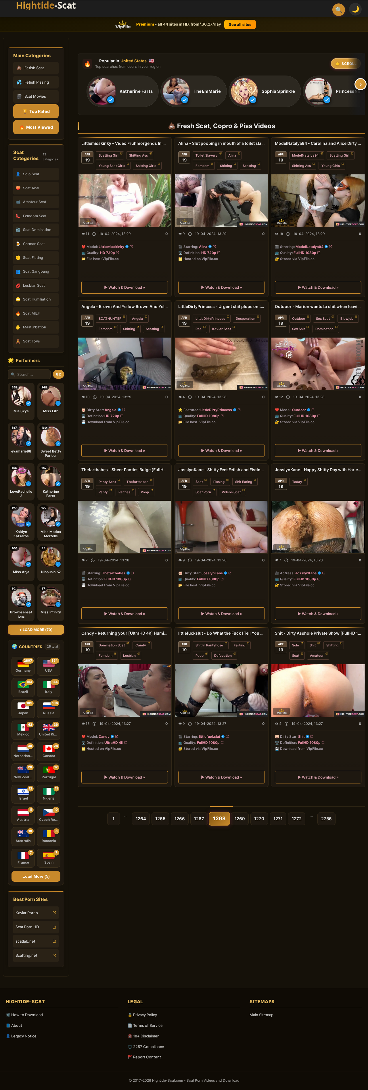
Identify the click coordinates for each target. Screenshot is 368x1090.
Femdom (202, 166)
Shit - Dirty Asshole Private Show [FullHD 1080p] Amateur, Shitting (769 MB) (318, 633)
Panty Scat (107, 482)
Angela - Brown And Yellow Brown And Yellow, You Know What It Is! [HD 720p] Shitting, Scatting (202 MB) (124, 306)
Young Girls (330, 166)
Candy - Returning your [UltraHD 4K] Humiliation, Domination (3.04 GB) (124, 633)
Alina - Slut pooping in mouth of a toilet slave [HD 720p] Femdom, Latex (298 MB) (221, 143)
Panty (103, 492)
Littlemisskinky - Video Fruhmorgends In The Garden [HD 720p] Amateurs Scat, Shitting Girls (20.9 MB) (124, 143)
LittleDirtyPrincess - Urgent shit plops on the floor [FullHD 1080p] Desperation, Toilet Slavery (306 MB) (221, 306)
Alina (232, 155)
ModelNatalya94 (305, 155)
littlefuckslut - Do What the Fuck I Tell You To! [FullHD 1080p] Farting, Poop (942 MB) (221, 633)
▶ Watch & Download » (124, 287)
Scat (199, 482)
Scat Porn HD (27, 927)
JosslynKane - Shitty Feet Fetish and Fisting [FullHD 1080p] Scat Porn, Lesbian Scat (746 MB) (221, 469)
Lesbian (129, 656)
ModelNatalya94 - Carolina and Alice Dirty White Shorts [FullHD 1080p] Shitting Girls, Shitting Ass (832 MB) (318, 143)
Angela (137, 319)
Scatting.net (26, 955)
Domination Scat (112, 645)
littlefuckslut (209, 736)
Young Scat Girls (112, 166)
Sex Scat (323, 319)
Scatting (249, 166)
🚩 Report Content (144, 1057)
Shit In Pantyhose (209, 645)
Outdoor (298, 319)
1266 (180, 818)
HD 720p (107, 252)
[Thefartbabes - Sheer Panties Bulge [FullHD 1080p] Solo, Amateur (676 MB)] (124, 527)
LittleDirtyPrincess (210, 319)
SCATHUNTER (110, 319)
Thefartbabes (137, 482)
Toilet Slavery (206, 155)
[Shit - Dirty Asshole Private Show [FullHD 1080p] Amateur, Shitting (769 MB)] (318, 690)
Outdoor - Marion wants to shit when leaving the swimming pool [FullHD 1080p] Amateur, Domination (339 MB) (318, 306)
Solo (295, 645)
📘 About (14, 1025)
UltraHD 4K (113, 742)
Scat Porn (203, 492)
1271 (278, 818)
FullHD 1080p (305, 252)
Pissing (219, 482)
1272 (297, 818)
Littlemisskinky (111, 246)
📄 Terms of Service (145, 1025)
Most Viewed (36, 127)
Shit (313, 645)
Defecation (223, 656)
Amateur (317, 656)
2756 (326, 818)
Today (297, 482)
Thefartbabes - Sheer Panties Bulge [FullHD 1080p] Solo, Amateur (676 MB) (124, 469)
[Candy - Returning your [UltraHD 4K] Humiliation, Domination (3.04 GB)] (124, 690)
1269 (240, 818)
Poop (145, 492)
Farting (239, 645)
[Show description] (94, 234)
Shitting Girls (146, 166)
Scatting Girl (108, 155)
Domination (324, 329)
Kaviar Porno (27, 912)
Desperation (245, 319)
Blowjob (346, 319)
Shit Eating (243, 482)
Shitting (226, 166)
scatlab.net (25, 941)
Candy (140, 645)
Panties (124, 492)
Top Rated (36, 111)
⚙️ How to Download (24, 1014)
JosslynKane (212, 573)
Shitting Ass (138, 155)
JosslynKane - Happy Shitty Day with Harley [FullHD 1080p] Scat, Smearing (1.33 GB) (318, 469)
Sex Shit (298, 329)
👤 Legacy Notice (21, 1036)
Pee (198, 329)
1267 (199, 818)
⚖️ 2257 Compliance (146, 1046)
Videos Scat (231, 492)
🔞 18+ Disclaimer (143, 1036)
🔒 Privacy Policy (142, 1014)
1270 (259, 818)
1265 (160, 818)
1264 (141, 818)
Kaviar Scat (221, 329)
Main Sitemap (261, 1014)
